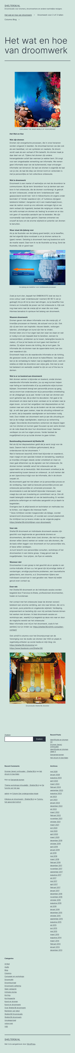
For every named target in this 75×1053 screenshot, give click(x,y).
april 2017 (54, 884)
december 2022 (56, 806)
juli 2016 (53, 906)
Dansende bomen (57, 755)
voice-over (9, 1023)
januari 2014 (55, 947)
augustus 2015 (55, 922)
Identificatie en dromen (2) (59, 741)
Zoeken (8, 735)
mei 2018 (53, 856)
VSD (6, 1027)
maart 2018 (54, 859)
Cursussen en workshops (14, 976)
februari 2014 (55, 944)
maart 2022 (54, 812)
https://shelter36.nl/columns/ (22, 645)
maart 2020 (54, 837)
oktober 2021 (55, 822)
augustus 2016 (55, 903)
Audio (7, 967)
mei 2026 (53, 772)
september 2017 (56, 872)
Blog (6, 970)
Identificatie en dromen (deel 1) (59, 750)
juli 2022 (53, 809)
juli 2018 (53, 853)
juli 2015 (53, 925)
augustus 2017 (55, 875)
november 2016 (56, 897)
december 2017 (56, 865)
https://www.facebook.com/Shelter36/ (26, 648)
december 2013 (56, 950)
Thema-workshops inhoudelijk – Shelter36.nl (22, 785)
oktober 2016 (55, 900)
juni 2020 (53, 828)
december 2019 (56, 840)
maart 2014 (54, 941)
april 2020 (54, 834)
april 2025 (54, 781)
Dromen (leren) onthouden (56, 746)
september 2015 (56, 919)
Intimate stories (11, 992)
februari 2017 (55, 887)
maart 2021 (54, 825)
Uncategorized (10, 1020)
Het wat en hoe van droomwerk (18, 15)
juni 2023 (53, 800)
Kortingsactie (10, 998)
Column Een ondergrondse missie (25, 794)
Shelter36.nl (12, 5)
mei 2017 (53, 881)
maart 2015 (54, 934)
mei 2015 (53, 931)
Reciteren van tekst (12, 1011)
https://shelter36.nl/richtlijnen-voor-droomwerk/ (30, 522)
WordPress (31, 1044)
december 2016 (56, 894)
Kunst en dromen (11, 1001)
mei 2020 (53, 831)
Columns (8, 973)
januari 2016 (55, 909)
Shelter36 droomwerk (13, 1017)
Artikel (7, 964)
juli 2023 (53, 797)
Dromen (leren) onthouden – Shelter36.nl (20, 771)
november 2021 (56, 818)
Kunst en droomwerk (13, 1005)
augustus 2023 (56, 793)
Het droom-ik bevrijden (59, 758)
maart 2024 (54, 784)
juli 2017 (53, 878)
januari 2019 (55, 850)
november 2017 (56, 869)
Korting (7, 995)
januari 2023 (55, 803)
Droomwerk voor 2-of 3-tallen (50, 15)
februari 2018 (55, 862)
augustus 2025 (56, 778)
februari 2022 (55, 815)
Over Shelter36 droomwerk (15, 1008)
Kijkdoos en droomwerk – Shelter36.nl (19, 799)
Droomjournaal (10, 983)
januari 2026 (55, 775)
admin (7, 794)
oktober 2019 (55, 844)
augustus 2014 (55, 938)
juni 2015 (53, 928)
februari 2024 (55, 787)
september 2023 (56, 790)
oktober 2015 (55, 916)
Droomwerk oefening (13, 986)
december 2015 (56, 913)
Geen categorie (10, 989)
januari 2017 (54, 891)
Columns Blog (11, 19)
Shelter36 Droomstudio (14, 1014)
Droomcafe (9, 980)
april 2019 (54, 847)
